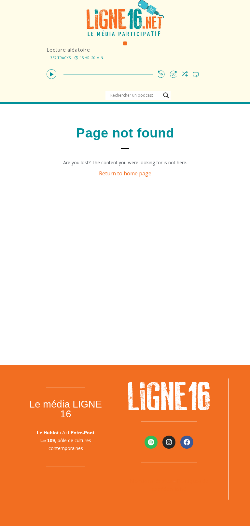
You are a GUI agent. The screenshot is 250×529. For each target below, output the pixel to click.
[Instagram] (168, 442)
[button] (125, 43)
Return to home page (125, 173)
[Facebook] (186, 442)
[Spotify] (151, 442)
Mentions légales (151, 481)
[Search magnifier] (166, 95)
